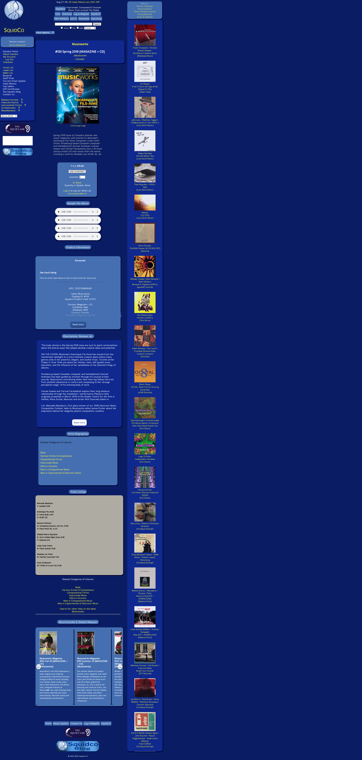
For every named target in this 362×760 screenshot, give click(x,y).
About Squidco (10, 54)
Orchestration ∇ (10, 107)
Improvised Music (49, 462)
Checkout (8, 62)
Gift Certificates (11, 89)
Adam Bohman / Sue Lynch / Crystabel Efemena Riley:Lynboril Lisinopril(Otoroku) (145, 352)
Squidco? (95, 14)
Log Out (9, 59)
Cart (57, 14)
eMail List (8, 73)
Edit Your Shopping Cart (17, 45)
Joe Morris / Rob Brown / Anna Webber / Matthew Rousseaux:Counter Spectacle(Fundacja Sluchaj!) (145, 703)
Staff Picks (8, 78)
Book (43, 452)
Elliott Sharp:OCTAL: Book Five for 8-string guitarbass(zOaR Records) (145, 388)
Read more (78, 324)
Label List (8, 70)
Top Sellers (8, 86)
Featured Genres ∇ (12, 102)
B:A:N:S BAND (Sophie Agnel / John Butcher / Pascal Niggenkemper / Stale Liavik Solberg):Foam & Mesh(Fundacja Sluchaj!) (145, 740)
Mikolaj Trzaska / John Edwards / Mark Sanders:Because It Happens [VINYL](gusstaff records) (145, 283)
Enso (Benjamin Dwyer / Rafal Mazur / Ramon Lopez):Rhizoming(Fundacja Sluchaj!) (145, 558)
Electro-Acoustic (48, 466)
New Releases (61, 18)
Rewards (7, 75)
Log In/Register (81, 14)
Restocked (84, 18)
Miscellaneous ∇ (10, 110)
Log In (66, 190)
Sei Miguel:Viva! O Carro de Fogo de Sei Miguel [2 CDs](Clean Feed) (145, 88)
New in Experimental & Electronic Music (60, 473)
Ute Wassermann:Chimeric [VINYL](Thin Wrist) (145, 318)
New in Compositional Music (55, 469)
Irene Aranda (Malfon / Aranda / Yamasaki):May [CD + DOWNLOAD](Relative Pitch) (145, 633)
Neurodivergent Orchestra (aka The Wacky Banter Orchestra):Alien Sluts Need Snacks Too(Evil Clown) (145, 424)
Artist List (8, 67)
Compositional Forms (51, 459)
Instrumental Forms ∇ (13, 105)
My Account (9, 56)
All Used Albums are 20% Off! (84, 2)
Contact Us (8, 94)
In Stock (77, 182)
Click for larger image (78, 126)
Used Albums (9, 83)
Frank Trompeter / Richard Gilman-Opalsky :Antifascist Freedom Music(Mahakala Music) (145, 52)
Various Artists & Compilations (56, 456)
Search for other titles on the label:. (78, 610)
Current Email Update (13, 81)
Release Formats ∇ (12, 99)
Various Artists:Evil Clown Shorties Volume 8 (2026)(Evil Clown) (145, 494)
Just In (73, 18)
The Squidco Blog (12, 91)
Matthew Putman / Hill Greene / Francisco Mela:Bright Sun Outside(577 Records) (145, 669)
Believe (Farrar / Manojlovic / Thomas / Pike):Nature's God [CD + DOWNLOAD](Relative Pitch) (145, 596)
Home (48, 723)
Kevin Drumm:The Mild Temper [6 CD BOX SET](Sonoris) (145, 248)
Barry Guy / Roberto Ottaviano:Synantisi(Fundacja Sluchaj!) (145, 526)
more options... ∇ (45, 32)
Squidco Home (10, 51)
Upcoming (96, 18)
